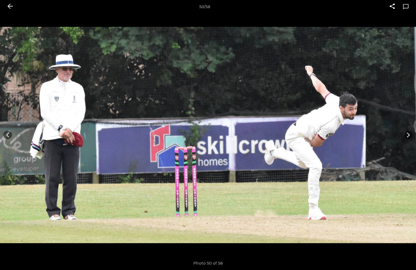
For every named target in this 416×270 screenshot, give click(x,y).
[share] (392, 7)
